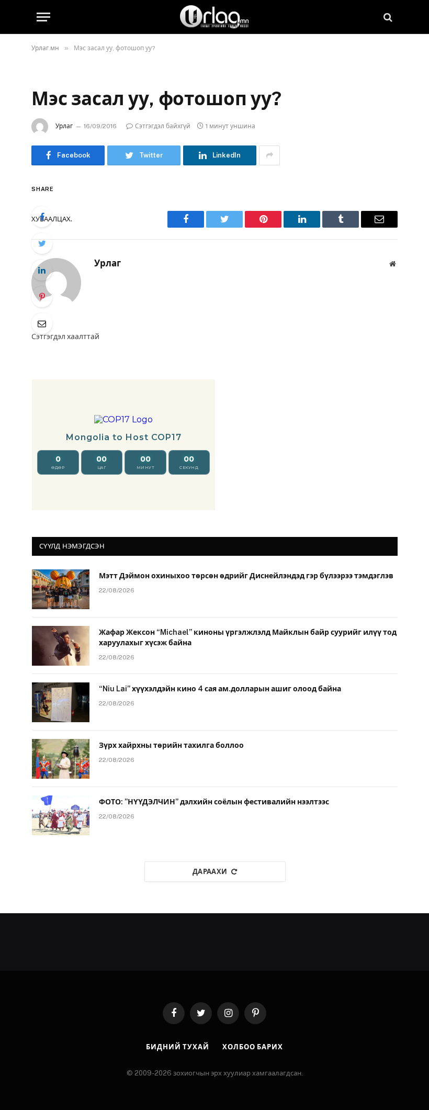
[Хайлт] (386, 17)
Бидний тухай (177, 1047)
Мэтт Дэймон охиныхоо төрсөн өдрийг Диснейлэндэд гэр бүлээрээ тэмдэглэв (246, 575)
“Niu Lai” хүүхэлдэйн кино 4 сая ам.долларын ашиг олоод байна (220, 689)
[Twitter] (41, 243)
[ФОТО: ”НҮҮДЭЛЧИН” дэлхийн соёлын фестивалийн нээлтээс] (60, 815)
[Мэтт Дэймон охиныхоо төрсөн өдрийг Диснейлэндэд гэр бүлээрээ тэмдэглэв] (60, 589)
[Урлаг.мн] (214, 17)
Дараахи (210, 872)
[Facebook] (41, 216)
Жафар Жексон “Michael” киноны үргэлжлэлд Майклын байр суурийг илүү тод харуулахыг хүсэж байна (248, 637)
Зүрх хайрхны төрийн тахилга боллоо (171, 745)
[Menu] (43, 17)
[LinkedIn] (41, 270)
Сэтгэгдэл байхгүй (162, 126)
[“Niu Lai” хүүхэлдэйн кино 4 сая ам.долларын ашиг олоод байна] (60, 702)
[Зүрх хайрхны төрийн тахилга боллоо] (60, 759)
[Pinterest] (41, 296)
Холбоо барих (252, 1047)
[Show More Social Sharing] (269, 155)
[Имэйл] (41, 323)
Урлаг (64, 126)
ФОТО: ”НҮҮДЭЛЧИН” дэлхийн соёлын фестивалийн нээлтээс (214, 802)
